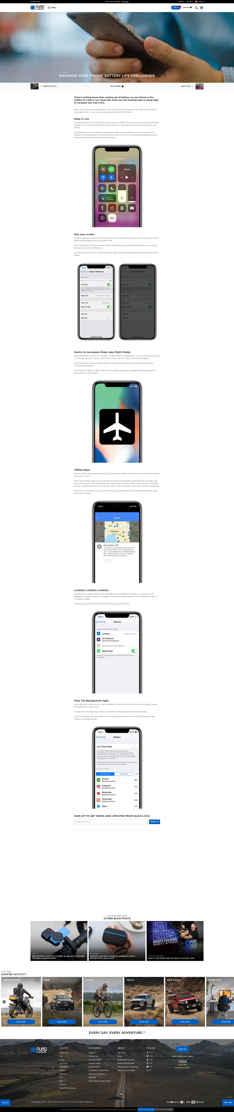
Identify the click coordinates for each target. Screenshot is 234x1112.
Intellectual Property (126, 1060)
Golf (61, 1077)
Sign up (5, 1102)
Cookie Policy (94, 1067)
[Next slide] (230, 1002)
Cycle (61, 1060)
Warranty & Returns (97, 1074)
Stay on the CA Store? (164, 1109)
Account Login (95, 1060)
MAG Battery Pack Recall (99, 1081)
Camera (62, 1085)
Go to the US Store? (146, 1109)
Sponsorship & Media (126, 1070)
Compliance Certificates (99, 1070)
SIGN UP (154, 822)
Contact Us (93, 1056)
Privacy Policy (94, 1063)
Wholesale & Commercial (128, 1067)
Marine (62, 1070)
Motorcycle (64, 1053)
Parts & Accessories (67, 1088)
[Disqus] (117, 863)
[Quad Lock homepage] (37, 9)
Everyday (63, 1067)
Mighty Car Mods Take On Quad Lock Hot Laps (171, 958)
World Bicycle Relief (126, 1063)
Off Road (63, 1063)
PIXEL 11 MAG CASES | (117, 1)
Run (61, 1081)
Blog (120, 1056)
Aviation (62, 1074)
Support (181, 1)
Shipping (186, 7)
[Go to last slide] (4, 1002)
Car (60, 1056)
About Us (121, 1053)
